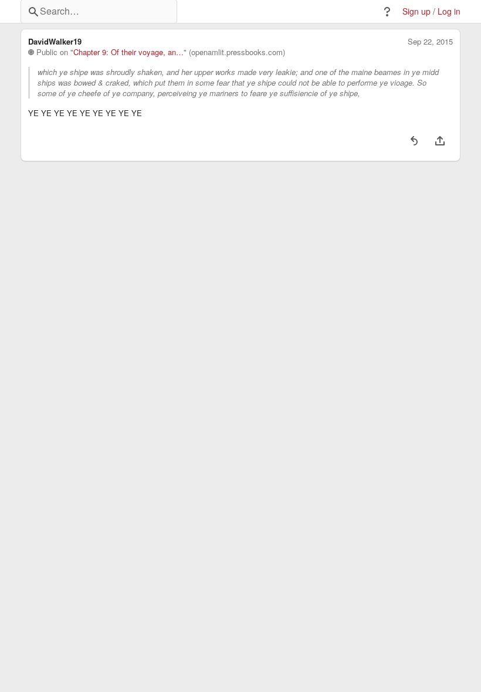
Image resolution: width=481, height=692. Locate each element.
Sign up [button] (416, 11)
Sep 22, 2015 (430, 41)
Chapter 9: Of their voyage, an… (128, 52)
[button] (387, 11)
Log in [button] (449, 11)
